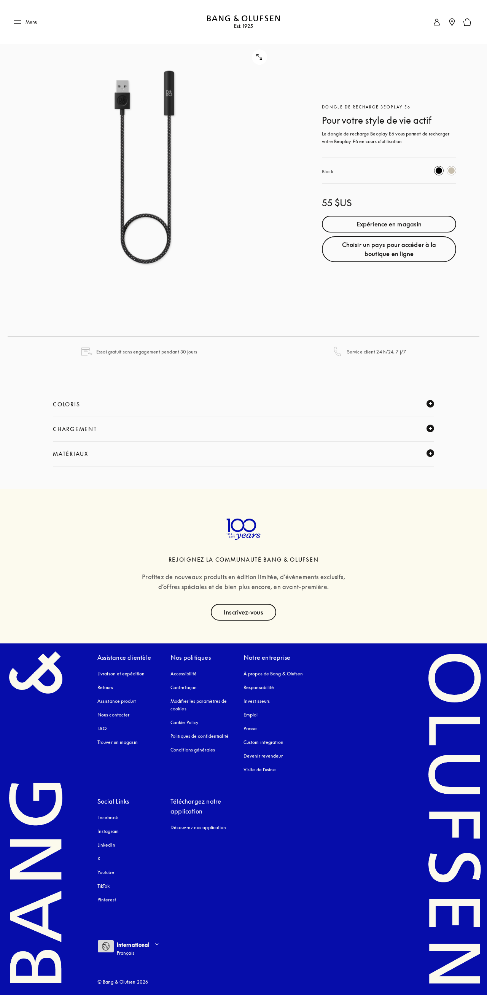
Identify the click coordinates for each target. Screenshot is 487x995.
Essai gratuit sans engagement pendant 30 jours (146, 352)
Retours (105, 687)
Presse (250, 728)
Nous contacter (113, 715)
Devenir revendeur (263, 756)
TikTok (103, 886)
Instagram (108, 831)
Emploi (251, 715)
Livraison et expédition (121, 674)
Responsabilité (259, 687)
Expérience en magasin (389, 224)
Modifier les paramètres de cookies (198, 705)
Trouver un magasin (117, 742)
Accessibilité (183, 674)
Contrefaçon (183, 687)
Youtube (105, 872)
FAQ (102, 728)
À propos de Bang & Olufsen (273, 674)
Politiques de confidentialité (199, 736)
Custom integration (263, 742)
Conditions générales (192, 750)
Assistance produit (116, 701)
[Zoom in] (145, 168)
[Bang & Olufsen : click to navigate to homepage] (243, 22)
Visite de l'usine (260, 769)
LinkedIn (106, 845)
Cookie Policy (184, 722)
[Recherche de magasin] (452, 22)
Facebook (107, 817)
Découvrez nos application (198, 827)
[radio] (439, 170)
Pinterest (106, 900)
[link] (437, 22)
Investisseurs (257, 701)
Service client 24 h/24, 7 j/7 (376, 352)
